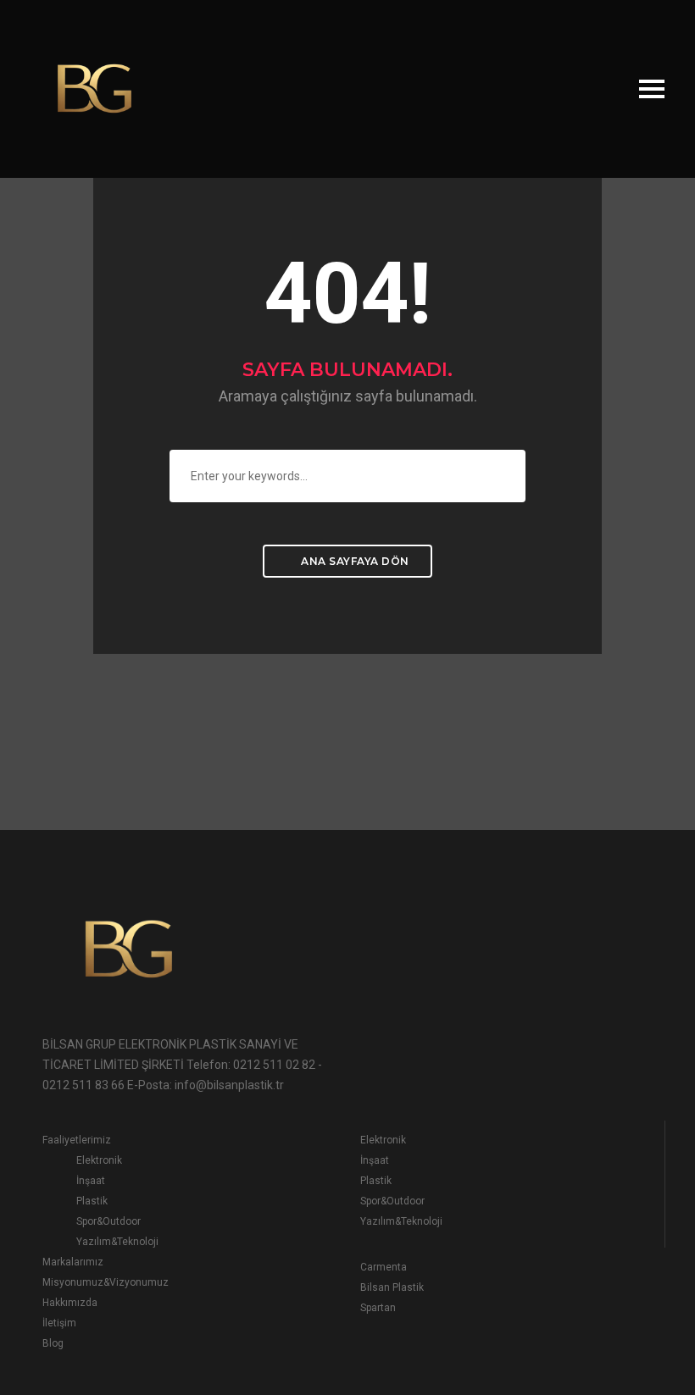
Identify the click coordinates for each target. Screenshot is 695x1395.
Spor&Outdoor (108, 1221)
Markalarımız (72, 1262)
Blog (53, 1343)
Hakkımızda (69, 1303)
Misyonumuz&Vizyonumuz (105, 1282)
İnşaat (90, 1181)
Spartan (378, 1308)
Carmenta (383, 1267)
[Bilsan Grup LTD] (93, 88)
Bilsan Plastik (392, 1287)
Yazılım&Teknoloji (117, 1242)
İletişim (59, 1323)
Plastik (92, 1201)
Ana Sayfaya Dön (353, 561)
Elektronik (99, 1160)
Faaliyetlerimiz (76, 1140)
